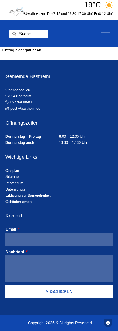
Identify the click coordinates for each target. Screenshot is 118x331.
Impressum (14, 183)
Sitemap (12, 177)
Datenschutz (15, 189)
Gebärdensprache (19, 202)
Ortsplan (12, 171)
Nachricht (15, 251)
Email (11, 229)
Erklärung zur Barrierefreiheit (28, 195)
